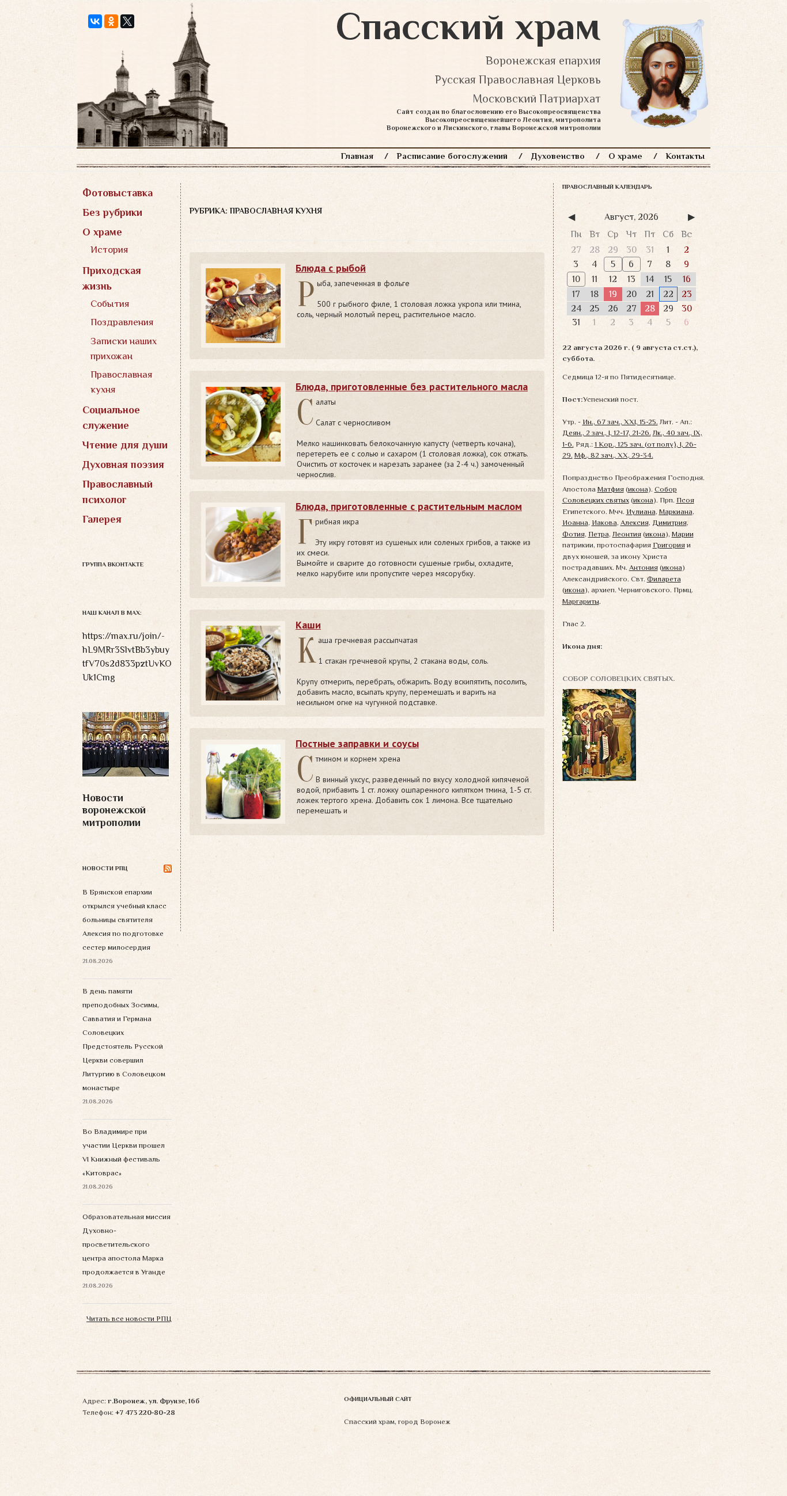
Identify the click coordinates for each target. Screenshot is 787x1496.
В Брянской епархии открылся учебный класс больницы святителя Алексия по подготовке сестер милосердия (124, 919)
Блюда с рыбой (331, 268)
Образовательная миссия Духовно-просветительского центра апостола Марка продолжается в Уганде (126, 1244)
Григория (669, 544)
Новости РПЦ (105, 868)
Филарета (664, 578)
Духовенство (558, 156)
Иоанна (575, 522)
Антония (643, 567)
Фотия (573, 534)
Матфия (610, 489)
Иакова (604, 522)
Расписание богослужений (452, 156)
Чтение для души (125, 445)
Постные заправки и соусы (357, 743)
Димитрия (669, 522)
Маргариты (580, 601)
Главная (357, 156)
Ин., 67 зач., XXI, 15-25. (620, 421)
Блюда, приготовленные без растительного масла (412, 386)
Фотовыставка (117, 193)
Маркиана (676, 511)
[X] (127, 21)
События (110, 303)
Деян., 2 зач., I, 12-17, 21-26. (606, 432)
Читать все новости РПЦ (129, 1318)
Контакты (685, 156)
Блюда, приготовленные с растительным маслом (409, 506)
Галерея (102, 519)
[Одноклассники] (111, 21)
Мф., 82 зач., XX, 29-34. (613, 455)
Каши (308, 624)
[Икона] (599, 734)
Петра (598, 534)
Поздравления (122, 322)
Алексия (634, 522)
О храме (625, 156)
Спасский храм (468, 26)
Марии (683, 534)
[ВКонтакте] (95, 21)
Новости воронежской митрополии (114, 810)
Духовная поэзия (123, 464)
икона (638, 489)
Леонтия (626, 534)
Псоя (685, 500)
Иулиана (641, 511)
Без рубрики (112, 212)
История (109, 249)
